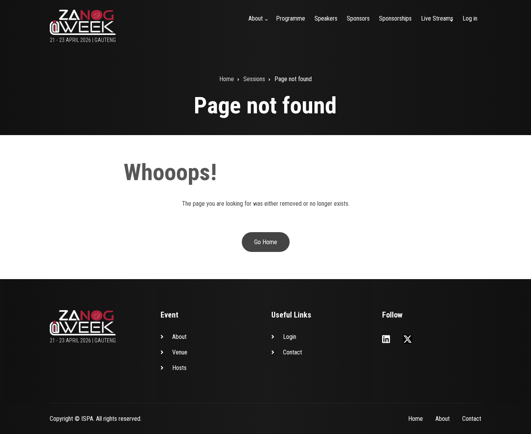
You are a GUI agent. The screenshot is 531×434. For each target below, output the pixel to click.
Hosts (179, 368)
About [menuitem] (258, 23)
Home (415, 418)
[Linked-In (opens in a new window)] (386, 339)
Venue (179, 352)
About (179, 336)
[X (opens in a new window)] (407, 339)
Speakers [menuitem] (325, 18)
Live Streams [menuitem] (438, 23)
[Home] (83, 22)
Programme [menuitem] (290, 18)
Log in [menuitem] (470, 18)
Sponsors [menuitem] (358, 18)
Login (289, 336)
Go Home (265, 242)
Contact (292, 352)
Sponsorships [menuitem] (395, 18)
